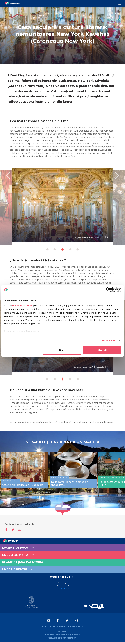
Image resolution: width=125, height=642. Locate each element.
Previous (8, 175)
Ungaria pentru (15, 569)
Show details (109, 340)
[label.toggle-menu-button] (121, 3)
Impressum (62, 632)
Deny (62, 350)
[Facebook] (57, 620)
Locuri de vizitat (16, 555)
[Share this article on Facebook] (6, 530)
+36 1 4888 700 (62, 589)
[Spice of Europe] (94, 606)
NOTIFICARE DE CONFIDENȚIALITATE (62, 635)
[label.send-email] (19, 530)
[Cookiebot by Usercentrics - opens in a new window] (108, 289)
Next (117, 175)
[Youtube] (48, 620)
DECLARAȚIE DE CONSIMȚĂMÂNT (62, 638)
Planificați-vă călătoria (23, 562)
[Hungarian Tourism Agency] (31, 602)
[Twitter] (67, 620)
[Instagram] (76, 620)
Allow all (102, 350)
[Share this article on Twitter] (13, 530)
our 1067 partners (22, 305)
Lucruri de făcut (16, 547)
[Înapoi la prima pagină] (12, 3)
